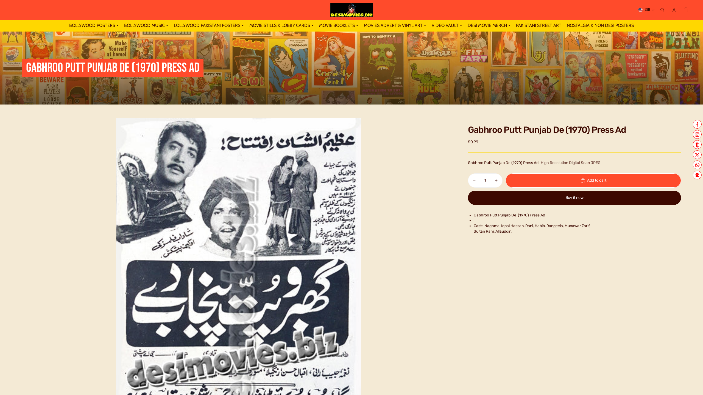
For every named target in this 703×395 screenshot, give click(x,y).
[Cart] (686, 10)
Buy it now (574, 197)
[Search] (662, 10)
